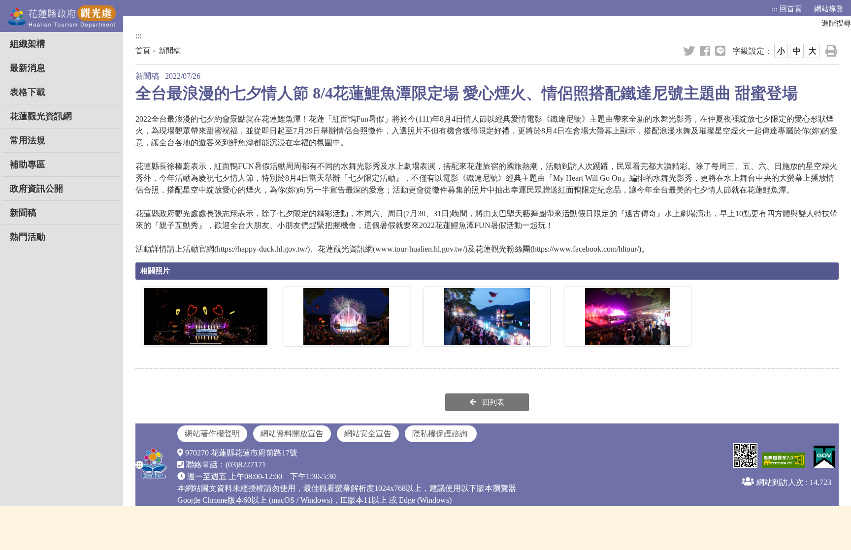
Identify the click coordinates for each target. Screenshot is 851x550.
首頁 (142, 51)
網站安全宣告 (368, 433)
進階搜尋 (836, 23)
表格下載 (27, 92)
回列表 (492, 402)
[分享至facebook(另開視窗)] (706, 51)
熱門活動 (27, 237)
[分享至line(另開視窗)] (721, 51)
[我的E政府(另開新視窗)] (823, 457)
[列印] (832, 51)
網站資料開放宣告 (292, 433)
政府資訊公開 (36, 189)
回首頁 (791, 9)
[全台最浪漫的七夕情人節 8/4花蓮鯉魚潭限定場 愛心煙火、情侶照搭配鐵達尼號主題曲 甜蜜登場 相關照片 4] (627, 316)
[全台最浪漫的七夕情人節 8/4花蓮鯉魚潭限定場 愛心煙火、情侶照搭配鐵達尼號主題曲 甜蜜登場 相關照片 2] (346, 316)
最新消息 (27, 68)
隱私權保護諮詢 (440, 433)
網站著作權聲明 (212, 433)
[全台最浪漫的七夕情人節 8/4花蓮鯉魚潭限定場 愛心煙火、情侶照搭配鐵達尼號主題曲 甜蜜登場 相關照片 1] (205, 316)
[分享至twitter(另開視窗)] (689, 51)
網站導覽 (829, 9)
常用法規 (27, 140)
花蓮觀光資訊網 (41, 116)
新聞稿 (23, 213)
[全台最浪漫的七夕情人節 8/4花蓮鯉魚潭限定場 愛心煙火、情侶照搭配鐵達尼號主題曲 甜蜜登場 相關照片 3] (487, 316)
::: (775, 9)
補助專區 (27, 164)
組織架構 (27, 44)
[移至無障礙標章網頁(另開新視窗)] (782, 461)
